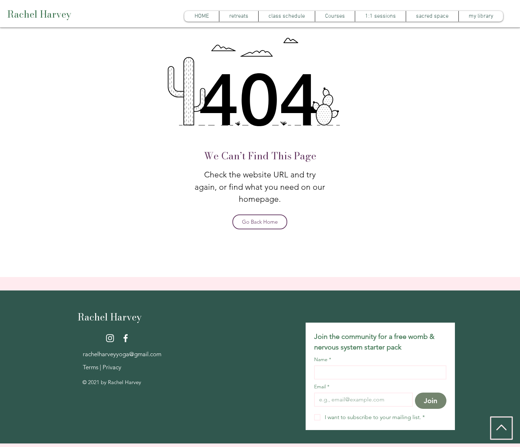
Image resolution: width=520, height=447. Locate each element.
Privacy (112, 367)
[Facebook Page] (125, 338)
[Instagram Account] (110, 338)
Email (321, 387)
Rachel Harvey (39, 14)
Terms (91, 367)
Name (322, 360)
